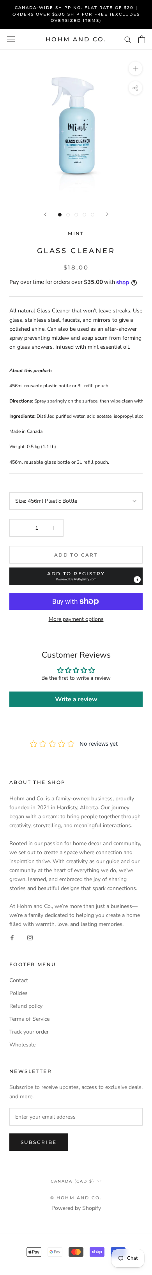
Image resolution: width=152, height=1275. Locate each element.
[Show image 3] (76, 214)
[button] (76, 576)
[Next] (107, 214)
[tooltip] (137, 579)
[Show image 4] (84, 214)
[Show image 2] (68, 214)
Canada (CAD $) (72, 1181)
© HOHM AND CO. (76, 1198)
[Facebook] (12, 937)
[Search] (127, 39)
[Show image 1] (60, 214)
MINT (76, 233)
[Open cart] (141, 39)
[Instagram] (30, 937)
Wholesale (22, 1044)
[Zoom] (135, 68)
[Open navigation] (11, 39)
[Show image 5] (92, 214)
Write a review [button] (76, 699)
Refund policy (25, 1006)
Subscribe (39, 1142)
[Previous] (45, 214)
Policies (18, 993)
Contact (18, 980)
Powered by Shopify (76, 1208)
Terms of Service (29, 1019)
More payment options (76, 619)
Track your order (29, 1032)
